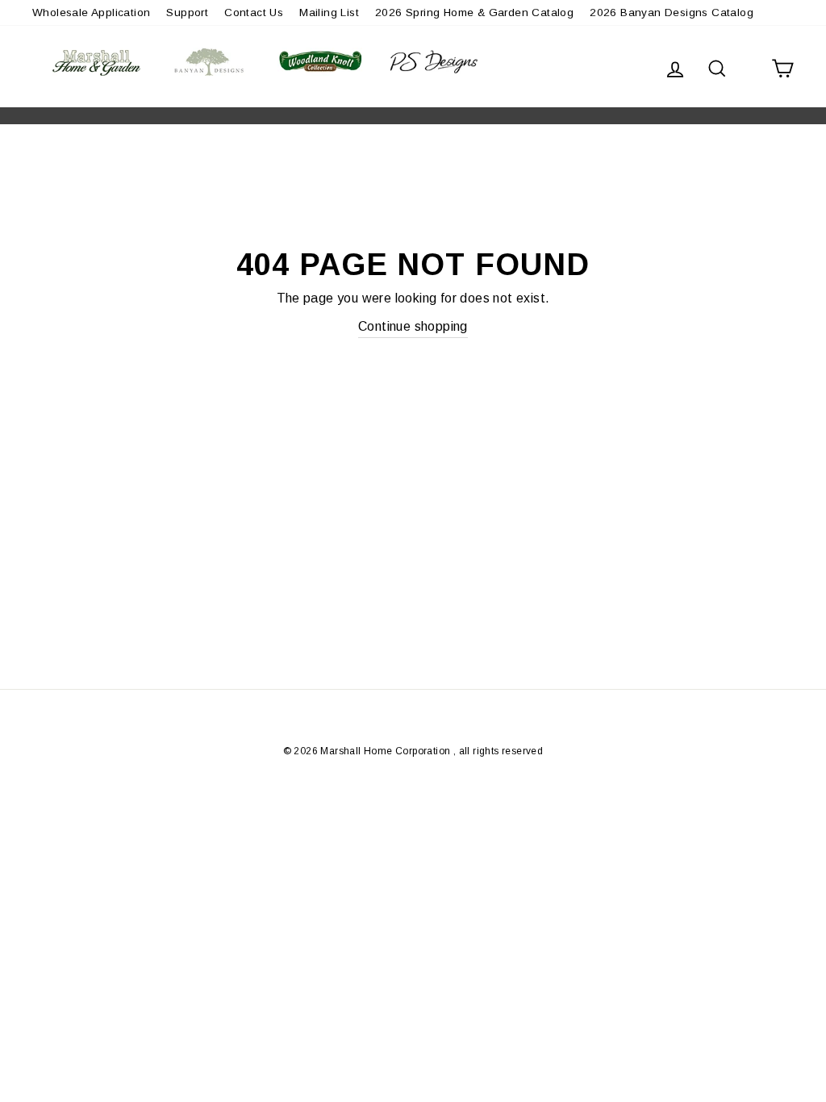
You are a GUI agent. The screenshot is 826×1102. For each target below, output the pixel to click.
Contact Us (253, 12)
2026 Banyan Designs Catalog (671, 12)
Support (187, 12)
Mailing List (329, 12)
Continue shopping (413, 326)
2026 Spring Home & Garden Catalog (474, 12)
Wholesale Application (91, 12)
